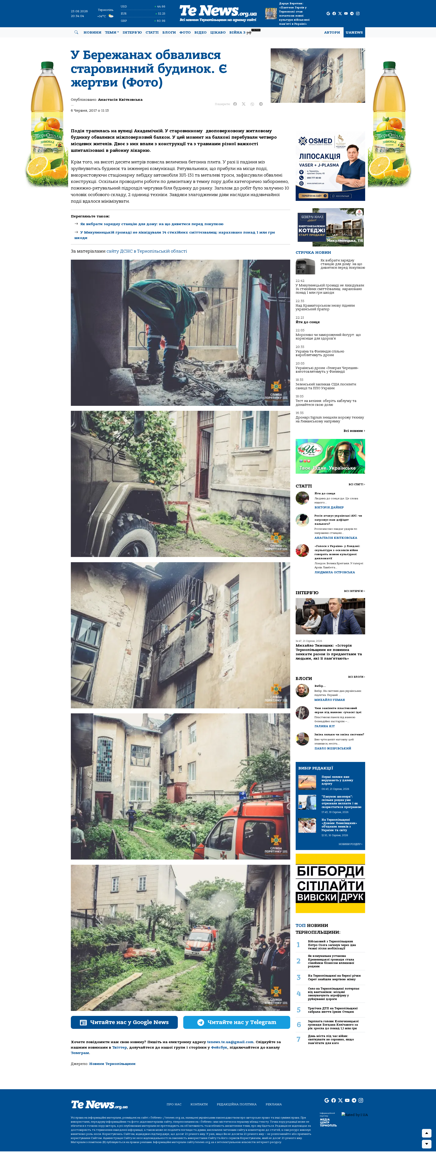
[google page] (328, 13)
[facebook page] (334, 13)
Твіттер (119, 1047)
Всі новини (354, 431)
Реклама (274, 1104)
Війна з (244, 31)
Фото (185, 32)
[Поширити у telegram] (261, 104)
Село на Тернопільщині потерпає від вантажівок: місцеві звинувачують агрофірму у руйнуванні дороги (333, 994)
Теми (110, 32)
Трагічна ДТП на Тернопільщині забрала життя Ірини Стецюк (333, 1010)
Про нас (174, 1104)
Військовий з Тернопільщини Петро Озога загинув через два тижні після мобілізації (332, 945)
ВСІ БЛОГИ (356, 676)
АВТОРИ (332, 32)
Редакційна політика (237, 1104)
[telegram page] (352, 13)
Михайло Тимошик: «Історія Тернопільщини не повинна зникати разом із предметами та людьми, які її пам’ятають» (329, 652)
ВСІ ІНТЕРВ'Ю (354, 591)
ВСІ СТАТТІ (357, 484)
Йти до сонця (308, 322)
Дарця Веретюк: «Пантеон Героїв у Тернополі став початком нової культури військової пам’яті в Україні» (294, 13)
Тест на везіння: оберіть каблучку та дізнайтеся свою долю (326, 403)
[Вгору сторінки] (426, 1133)
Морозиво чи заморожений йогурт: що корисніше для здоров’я (328, 336)
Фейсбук (219, 1047)
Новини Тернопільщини (112, 1064)
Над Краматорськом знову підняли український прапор (325, 307)
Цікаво (218, 32)
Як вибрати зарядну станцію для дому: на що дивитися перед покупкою (151, 224)
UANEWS (354, 32)
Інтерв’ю (132, 32)
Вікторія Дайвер (329, 507)
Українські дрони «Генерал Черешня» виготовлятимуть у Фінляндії (327, 370)
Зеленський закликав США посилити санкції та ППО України (326, 386)
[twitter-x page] (340, 13)
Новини (92, 32)
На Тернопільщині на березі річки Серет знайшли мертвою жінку (334, 977)
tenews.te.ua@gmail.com (230, 1042)
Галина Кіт (325, 726)
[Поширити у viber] (252, 104)
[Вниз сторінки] (426, 1144)
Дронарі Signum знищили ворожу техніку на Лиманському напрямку (330, 419)
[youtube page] (346, 13)
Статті (152, 32)
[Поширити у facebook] (235, 104)
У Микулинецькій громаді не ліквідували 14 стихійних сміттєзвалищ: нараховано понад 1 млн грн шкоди (330, 289)
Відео (200, 32)
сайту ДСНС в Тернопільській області (147, 251)
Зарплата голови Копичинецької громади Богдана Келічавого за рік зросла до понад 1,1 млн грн (333, 1025)
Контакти (199, 1104)
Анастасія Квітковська (120, 100)
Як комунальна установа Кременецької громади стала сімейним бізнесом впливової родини (331, 961)
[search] (76, 32)
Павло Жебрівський (333, 748)
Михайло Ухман (330, 700)
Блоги (169, 32)
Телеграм (80, 1053)
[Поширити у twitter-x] (244, 104)
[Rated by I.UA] (355, 1115)
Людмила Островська (335, 572)
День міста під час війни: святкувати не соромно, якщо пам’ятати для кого (331, 1039)
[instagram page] (357, 13)
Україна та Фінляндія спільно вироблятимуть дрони (320, 353)
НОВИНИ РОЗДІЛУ (350, 844)
